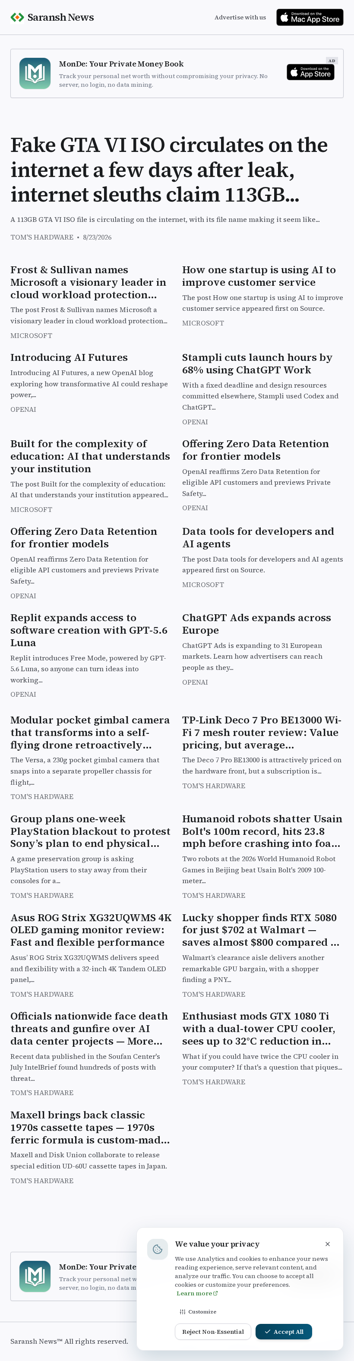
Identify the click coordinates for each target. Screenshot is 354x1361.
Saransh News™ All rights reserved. (69, 1341)
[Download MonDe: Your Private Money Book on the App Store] (311, 72)
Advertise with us (240, 17)
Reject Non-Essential (213, 1331)
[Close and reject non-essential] (327, 1244)
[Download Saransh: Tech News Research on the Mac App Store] (310, 17)
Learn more (194, 1293)
